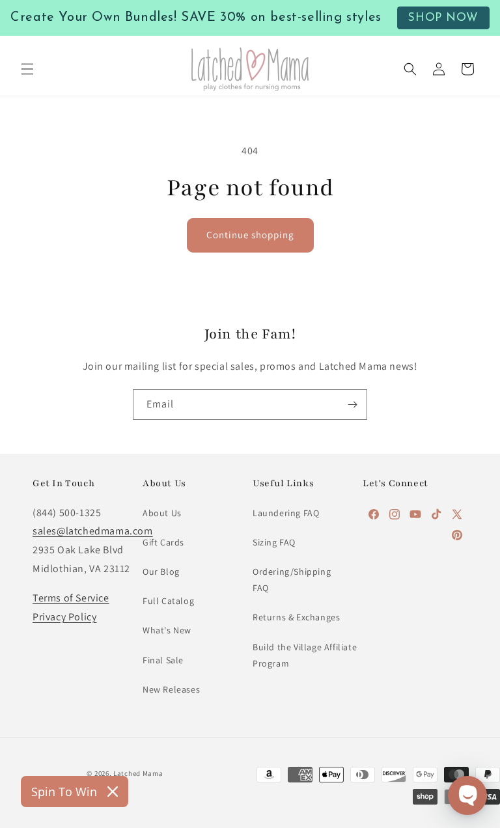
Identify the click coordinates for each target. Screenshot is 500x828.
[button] (27, 69)
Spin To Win (64, 791)
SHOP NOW (443, 17)
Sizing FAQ (274, 542)
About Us (162, 513)
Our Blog (161, 571)
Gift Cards (163, 542)
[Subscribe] (352, 404)
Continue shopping (250, 234)
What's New (167, 630)
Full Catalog (168, 601)
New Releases (171, 689)
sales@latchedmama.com (93, 531)
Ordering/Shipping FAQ (292, 580)
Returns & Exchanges (296, 617)
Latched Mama (138, 773)
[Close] (112, 791)
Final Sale (163, 660)
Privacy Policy (64, 617)
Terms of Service (71, 598)
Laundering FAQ (286, 513)
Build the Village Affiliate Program (305, 655)
